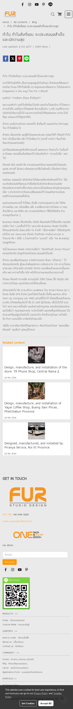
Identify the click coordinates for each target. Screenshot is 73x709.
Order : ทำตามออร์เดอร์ (13, 620)
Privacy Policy (41, 693)
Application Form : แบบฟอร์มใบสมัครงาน (22, 672)
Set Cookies (28, 703)
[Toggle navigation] (68, 14)
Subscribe (10, 562)
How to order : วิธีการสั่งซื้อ (16, 637)
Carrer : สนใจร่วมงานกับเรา (15, 668)
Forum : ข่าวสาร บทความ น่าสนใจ (18, 659)
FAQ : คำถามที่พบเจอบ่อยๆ (15, 663)
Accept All (45, 703)
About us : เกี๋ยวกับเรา (13, 642)
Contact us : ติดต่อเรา (13, 646)
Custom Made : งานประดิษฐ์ (16, 624)
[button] (51, 14)
